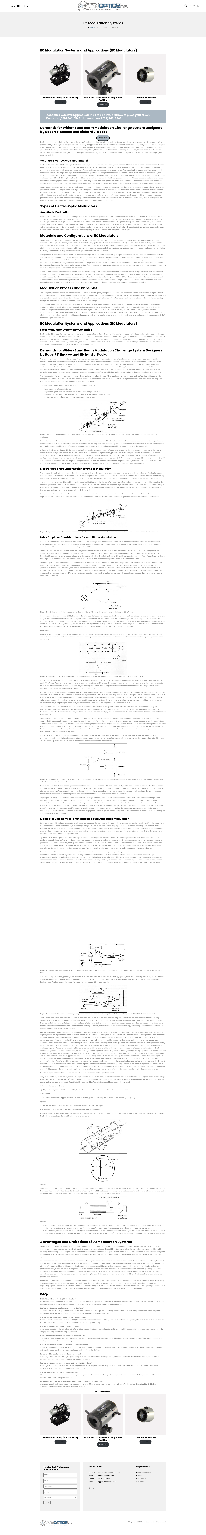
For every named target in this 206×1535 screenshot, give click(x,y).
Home (92, 27)
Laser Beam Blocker (145, 97)
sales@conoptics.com (106, 1475)
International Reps (144, 1472)
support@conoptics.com (107, 1482)
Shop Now (103, 138)
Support (140, 1475)
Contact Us (141, 1479)
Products (24, 6)
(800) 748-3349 (70, 118)
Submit (47, 1502)
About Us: (140, 1482)
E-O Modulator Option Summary (60, 97)
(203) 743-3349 (104, 1479)
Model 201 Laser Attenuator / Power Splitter (103, 99)
